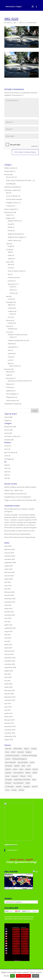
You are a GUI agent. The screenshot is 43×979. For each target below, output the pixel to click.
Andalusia (11, 329)
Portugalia (9, 302)
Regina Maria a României (22, 780)
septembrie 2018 (10, 736)
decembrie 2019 (9, 697)
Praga (10, 246)
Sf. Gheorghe (9, 787)
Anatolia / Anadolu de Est (16, 335)
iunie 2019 (7, 707)
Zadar (10, 255)
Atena (10, 264)
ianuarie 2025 (9, 576)
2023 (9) (7, 475)
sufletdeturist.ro (10, 844)
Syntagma (27, 787)
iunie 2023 (7, 605)
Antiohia (11, 344)
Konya (10, 357)
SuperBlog (9, 184)
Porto (10, 317)
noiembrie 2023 (9, 602)
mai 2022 (7, 621)
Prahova (9, 387)
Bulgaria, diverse (13, 221)
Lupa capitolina (18, 773)
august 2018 (8, 739)
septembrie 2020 (10, 667)
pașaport (15, 776)
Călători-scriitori (9, 168)
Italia (7, 296)
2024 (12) (7, 472)
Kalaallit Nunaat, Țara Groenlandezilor (17, 497)
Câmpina (9, 384)
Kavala (12, 287)
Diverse (7, 174)
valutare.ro (35, 911)
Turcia (8, 332)
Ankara (12, 337)
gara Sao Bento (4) (10, 452)
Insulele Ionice (13, 277)
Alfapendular (17, 749)
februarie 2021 (9, 651)
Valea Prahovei (11, 400)
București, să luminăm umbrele (18, 381)
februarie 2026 (9, 549)
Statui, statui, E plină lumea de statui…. (19, 180)
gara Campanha (10, 762)
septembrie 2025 (10, 562)
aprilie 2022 (8, 625)
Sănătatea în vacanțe (11, 404)
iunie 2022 (7, 618)
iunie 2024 (7, 585)
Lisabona (11, 311)
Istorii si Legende (10, 209)
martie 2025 (8, 569)
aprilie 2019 (8, 713)
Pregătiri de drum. (12, 203)
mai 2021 (7, 641)
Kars (28, 766)
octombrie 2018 (9, 733)
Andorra (9, 215)
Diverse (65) (8, 430)
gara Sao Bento (23, 762)
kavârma (8, 769)
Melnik (10, 227)
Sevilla (28, 783)
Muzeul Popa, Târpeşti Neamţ (20, 534)
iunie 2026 (7, 546)
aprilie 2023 (8, 608)
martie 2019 (8, 717)
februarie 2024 (9, 592)
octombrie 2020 (9, 664)
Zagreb (10, 259)
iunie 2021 (7, 638)
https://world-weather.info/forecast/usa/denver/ (19, 919)
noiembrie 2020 (9, 661)
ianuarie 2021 (9, 654)
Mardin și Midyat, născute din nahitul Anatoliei (20, 487)
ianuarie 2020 (9, 694)
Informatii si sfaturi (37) (12, 436)
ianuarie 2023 (9, 612)
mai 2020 (7, 681)
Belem (13, 752)
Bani (7, 193)
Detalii (35, 976)
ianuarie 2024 (9, 595)
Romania (7, 369)
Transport (9, 206)
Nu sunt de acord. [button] (23, 976)
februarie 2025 (9, 572)
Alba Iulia (9, 372)
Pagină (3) (7, 420)
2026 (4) (7, 465)
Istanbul (10, 353)
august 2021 (8, 631)
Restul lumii (8, 212)
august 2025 (8, 566)
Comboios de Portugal (29, 755)
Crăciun (7, 759)
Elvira (9, 22)
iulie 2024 (7, 582)
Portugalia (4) (8, 459)
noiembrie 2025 (9, 556)
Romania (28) (8, 440)
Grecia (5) (7, 446)
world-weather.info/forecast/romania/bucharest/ (18, 917)
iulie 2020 (7, 674)
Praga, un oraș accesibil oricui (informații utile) (20, 500)
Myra (9, 363)
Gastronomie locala (13, 199)
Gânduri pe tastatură (11, 187)
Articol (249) (8, 417)
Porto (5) (7, 449)
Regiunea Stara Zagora (16, 237)
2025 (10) (7, 468)
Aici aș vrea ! (10, 177)
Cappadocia (12, 347)
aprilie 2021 (8, 644)
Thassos (12, 293)
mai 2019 (7, 710)
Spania (8, 326)
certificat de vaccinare (12, 755)
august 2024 (8, 579)
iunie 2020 (7, 677)
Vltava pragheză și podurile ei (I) (15, 494)
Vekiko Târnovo (13, 240)
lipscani (35, 769)
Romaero (8, 783)
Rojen (34, 780)
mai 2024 (7, 589)
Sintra (12, 314)
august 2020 (8, 671)
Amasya (33, 749)
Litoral (10, 224)
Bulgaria (9, 218)
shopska (18, 787)
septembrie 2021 (10, 628)
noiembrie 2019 (9, 700)
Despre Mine (8, 171)
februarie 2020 (9, 690)
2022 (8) (7, 478)
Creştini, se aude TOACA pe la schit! (22, 531)
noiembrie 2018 (9, 730)
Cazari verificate (11, 196)
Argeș (8, 375)
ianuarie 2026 (9, 553)
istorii (23, 766)
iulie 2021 (7, 635)
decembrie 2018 (9, 726)
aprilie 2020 (8, 684)
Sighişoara (9, 391)
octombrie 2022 (9, 615)
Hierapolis (8, 766)
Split (9, 252)
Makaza (28, 773)
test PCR (34, 787)
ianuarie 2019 (9, 723)
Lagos (21, 769)
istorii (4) (7, 456)
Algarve (10, 305)
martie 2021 (8, 648)
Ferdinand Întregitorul (19, 759)
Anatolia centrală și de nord (17, 340)
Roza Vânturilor (19, 783)
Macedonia (12, 284)
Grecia (8, 262)
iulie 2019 (7, 703)
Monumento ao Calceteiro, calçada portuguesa (20, 527)
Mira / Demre (14, 366)
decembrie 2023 (9, 599)
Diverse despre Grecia (16, 271)
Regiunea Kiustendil (15, 234)
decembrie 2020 (9, 658)
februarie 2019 (9, 720)
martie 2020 (8, 687)
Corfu (10, 268)
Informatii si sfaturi (10, 190)
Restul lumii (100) (10, 427)
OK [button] (12, 976)
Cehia (8, 244)
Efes (9, 350)
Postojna (11, 323)
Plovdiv (10, 231)
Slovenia (9, 320)
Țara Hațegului (11, 394)
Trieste (10, 299)
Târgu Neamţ (10, 397)
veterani (21, 790)
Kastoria (11, 281)
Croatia (8, 249)
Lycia (9, 360)
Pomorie (23, 776)
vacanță (14, 790)
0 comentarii (31, 22)
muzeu (7, 776)
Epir (9, 274)
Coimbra (11, 308)
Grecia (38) (8, 433)
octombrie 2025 (9, 559)
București (9, 378)
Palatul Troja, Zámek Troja (13, 490)
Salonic (12, 290)
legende (28, 769)
